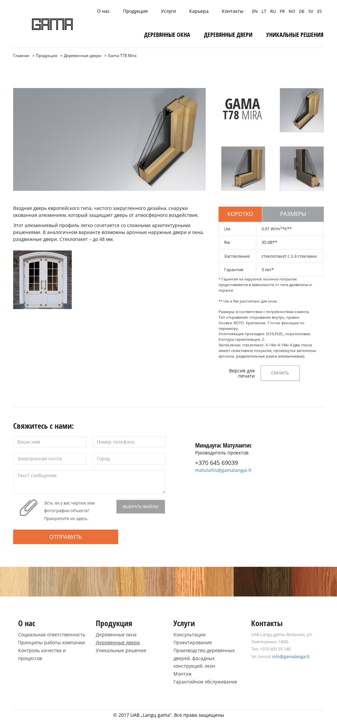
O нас (103, 11)
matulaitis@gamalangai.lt (223, 470)
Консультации (189, 634)
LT (264, 11)
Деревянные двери (228, 35)
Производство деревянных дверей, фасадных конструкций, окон (204, 658)
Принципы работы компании (51, 642)
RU (273, 11)
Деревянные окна (167, 35)
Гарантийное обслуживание (205, 682)
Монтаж (182, 674)
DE (301, 11)
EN (255, 11)
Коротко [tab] (240, 213)
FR (282, 11)
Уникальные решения (295, 35)
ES (319, 11)
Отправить (65, 536)
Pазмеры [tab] (293, 213)
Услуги (168, 11)
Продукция (135, 11)
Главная (21, 55)
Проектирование (192, 642)
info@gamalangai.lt (291, 656)
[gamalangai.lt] (52, 24)
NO (292, 11)
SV (310, 11)
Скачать (280, 373)
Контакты (233, 11)
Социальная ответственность (51, 634)
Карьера (199, 11)
